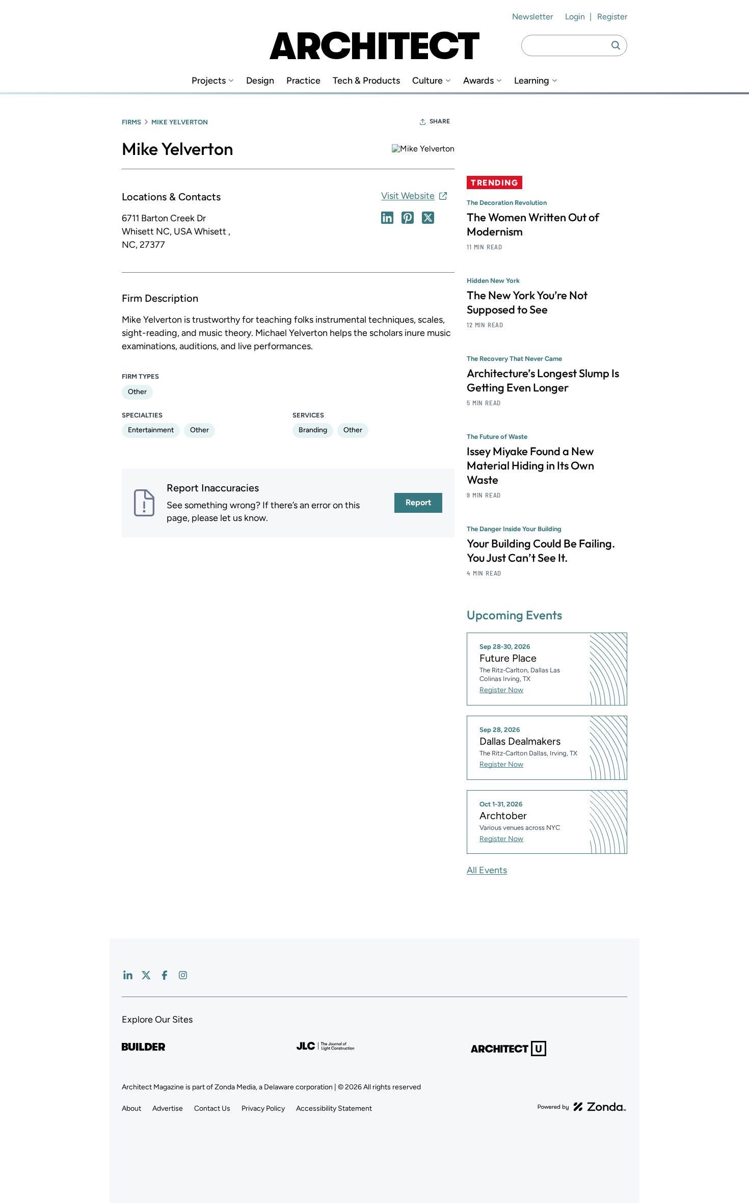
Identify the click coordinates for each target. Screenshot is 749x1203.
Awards (478, 80)
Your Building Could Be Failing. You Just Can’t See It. (541, 550)
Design (260, 80)
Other (137, 391)
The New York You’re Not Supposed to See (527, 302)
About (131, 1108)
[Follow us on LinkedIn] (128, 975)
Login (575, 16)
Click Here (387, 218)
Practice (303, 80)
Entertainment (151, 430)
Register (612, 16)
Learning (531, 80)
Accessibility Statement (334, 1108)
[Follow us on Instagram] (183, 975)
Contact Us (212, 1108)
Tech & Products (366, 80)
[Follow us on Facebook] (164, 975)
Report (418, 502)
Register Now (501, 690)
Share (440, 121)
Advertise (167, 1108)
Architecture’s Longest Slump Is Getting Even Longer (543, 380)
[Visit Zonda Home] (582, 1106)
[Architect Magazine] (374, 45)
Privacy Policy (263, 1108)
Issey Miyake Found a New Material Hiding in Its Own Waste (530, 465)
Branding (313, 430)
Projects (209, 80)
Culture (427, 80)
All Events (487, 870)
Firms (131, 122)
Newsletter (532, 16)
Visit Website (408, 195)
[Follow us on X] (146, 975)
